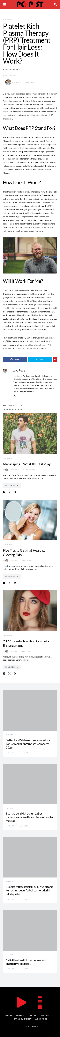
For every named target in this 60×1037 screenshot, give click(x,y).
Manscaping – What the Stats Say (26, 464)
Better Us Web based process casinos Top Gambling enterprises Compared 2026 (28, 743)
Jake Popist (17, 82)
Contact (33, 1015)
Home (9, 1015)
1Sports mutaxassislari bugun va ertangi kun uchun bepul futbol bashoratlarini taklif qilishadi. (29, 890)
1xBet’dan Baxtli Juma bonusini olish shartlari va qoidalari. (27, 961)
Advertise (41, 1018)
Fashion (10, 735)
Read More (10, 485)
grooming (8, 19)
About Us (47, 1015)
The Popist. (33, 1026)
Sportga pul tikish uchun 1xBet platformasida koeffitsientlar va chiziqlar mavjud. (29, 817)
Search (20, 1015)
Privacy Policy (23, 1018)
